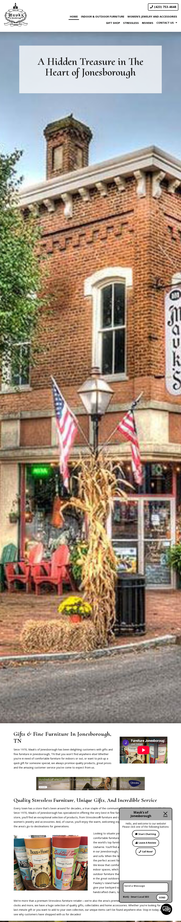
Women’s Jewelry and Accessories (152, 16)
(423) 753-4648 (164, 7)
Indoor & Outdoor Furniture (102, 16)
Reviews (147, 23)
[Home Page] (16, 14)
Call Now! (147, 851)
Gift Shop (113, 23)
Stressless (131, 23)
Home (74, 16)
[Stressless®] (90, 783)
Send (162, 897)
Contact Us (165, 22)
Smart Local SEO (140, 896)
